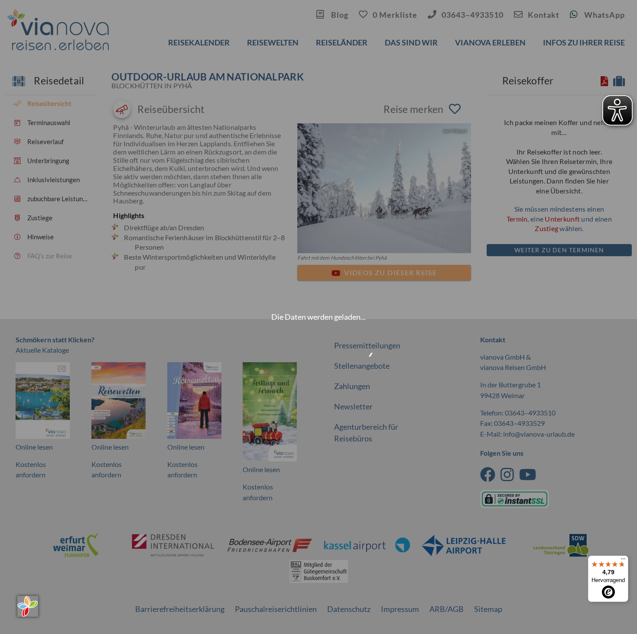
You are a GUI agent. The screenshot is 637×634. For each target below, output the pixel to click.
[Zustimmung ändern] (27, 606)
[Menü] (623, 561)
